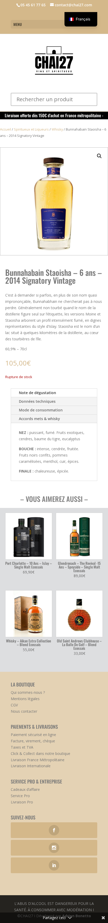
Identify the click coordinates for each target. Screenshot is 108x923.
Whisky (57, 129)
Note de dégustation (37, 392)
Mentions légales (25, 698)
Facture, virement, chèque (33, 740)
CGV (14, 704)
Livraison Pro (22, 801)
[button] (99, 156)
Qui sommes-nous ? (28, 692)
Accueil (5, 129)
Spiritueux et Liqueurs (31, 129)
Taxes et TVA (22, 747)
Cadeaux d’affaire (25, 789)
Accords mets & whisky (39, 418)
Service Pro (20, 795)
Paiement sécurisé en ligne (33, 734)
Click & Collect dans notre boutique (40, 753)
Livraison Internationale (31, 765)
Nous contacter (24, 711)
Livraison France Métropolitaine (37, 759)
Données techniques (37, 401)
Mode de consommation (41, 409)
